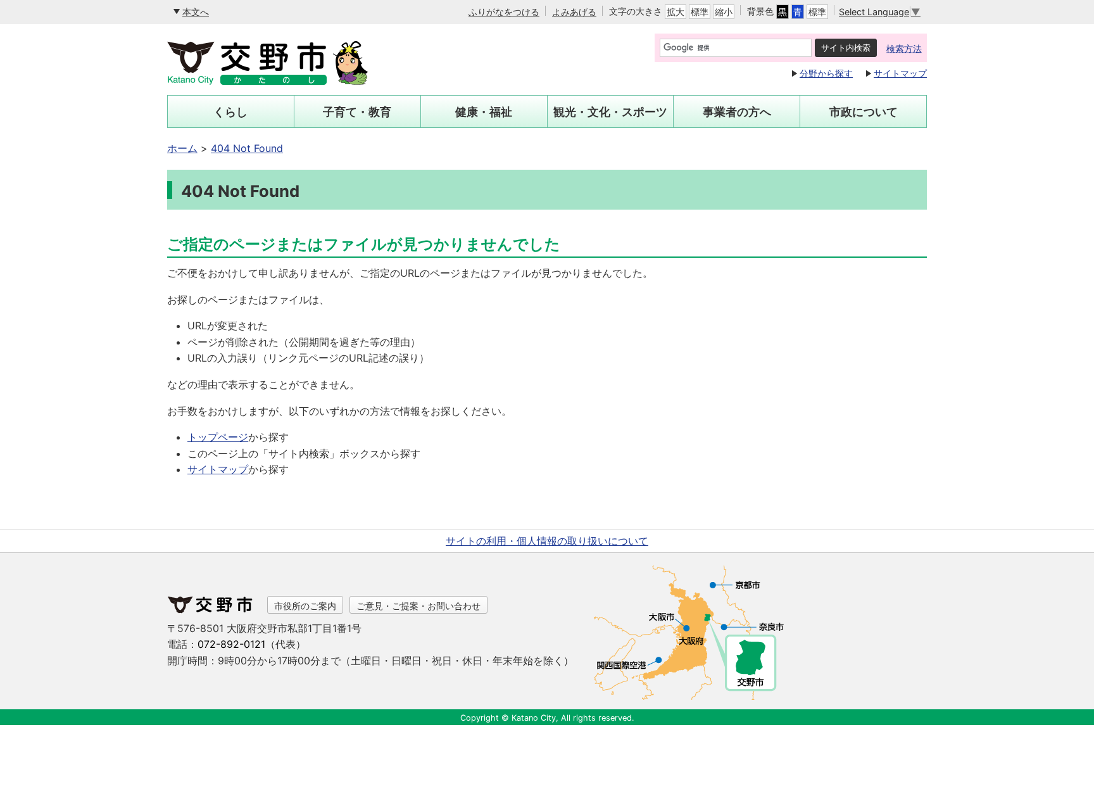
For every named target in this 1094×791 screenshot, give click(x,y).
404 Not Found (247, 148)
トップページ (217, 437)
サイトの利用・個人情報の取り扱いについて (547, 541)
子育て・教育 (357, 111)
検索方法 (904, 48)
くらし (230, 111)
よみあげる (574, 11)
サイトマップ (900, 73)
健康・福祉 (483, 111)
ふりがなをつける (503, 11)
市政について (863, 111)
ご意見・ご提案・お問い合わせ (418, 605)
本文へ (195, 11)
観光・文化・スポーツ (610, 111)
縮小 (723, 11)
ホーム (182, 148)
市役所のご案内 (305, 605)
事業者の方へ (737, 111)
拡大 (675, 11)
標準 (699, 11)
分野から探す (826, 73)
